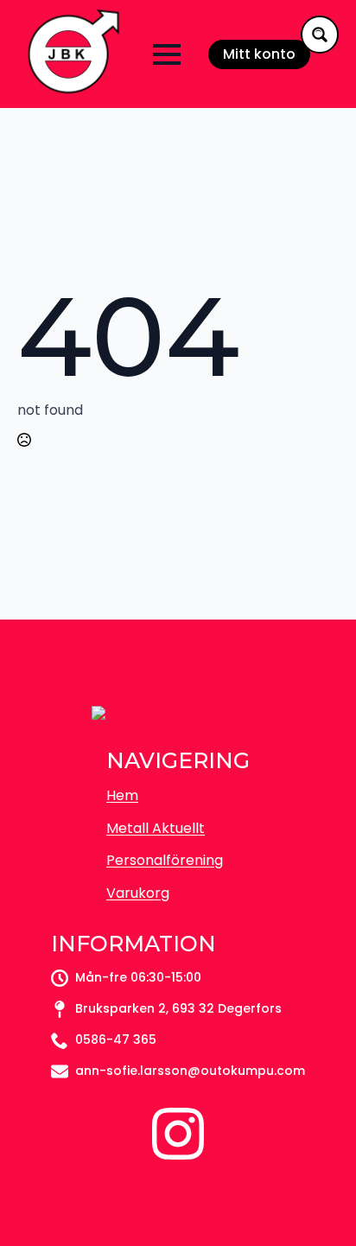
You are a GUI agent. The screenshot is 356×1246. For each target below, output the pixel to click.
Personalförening (164, 860)
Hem (122, 795)
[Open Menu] (167, 54)
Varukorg (137, 893)
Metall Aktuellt (155, 828)
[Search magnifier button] (320, 34)
